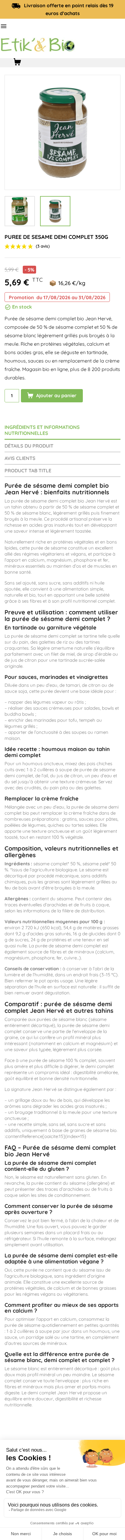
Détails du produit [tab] (29, 446)
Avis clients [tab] (20, 458)
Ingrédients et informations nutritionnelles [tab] (42, 430)
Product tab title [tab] (28, 470)
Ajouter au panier (55, 395)
